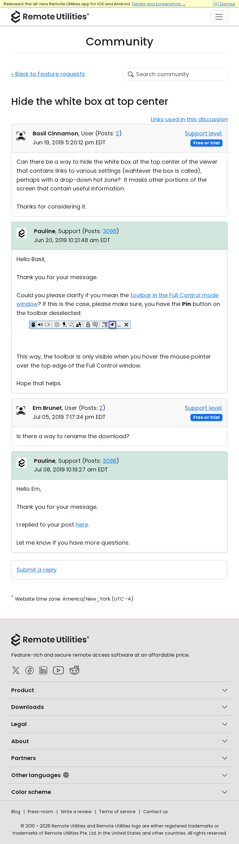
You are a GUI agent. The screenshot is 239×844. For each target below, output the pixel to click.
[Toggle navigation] (219, 16)
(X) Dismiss (224, 4)
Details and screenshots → (159, 4)
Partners (23, 758)
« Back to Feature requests (48, 74)
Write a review (76, 812)
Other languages (36, 775)
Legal (19, 724)
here (82, 524)
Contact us (155, 812)
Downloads (27, 707)
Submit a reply (36, 570)
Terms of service (117, 812)
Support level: (204, 133)
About (20, 741)
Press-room (40, 812)
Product (22, 690)
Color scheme (31, 792)
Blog (15, 812)
